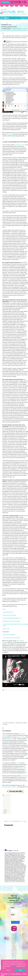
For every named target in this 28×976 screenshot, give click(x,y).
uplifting (15, 28)
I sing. (3, 609)
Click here (13, 966)
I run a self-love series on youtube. (11, 637)
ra (2, 30)
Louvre (17, 763)
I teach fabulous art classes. (9, 615)
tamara (14, 30)
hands (21, 28)
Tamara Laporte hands (22, 30)
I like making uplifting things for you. (11, 618)
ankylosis (7, 745)
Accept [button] (20, 970)
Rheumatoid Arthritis (19, 145)
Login (13, 2)
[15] (27, 754)
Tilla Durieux (24, 775)
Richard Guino (22, 768)
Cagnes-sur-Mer (21, 737)
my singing (10, 134)
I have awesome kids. (7, 612)
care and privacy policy (14, 958)
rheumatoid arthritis (7, 30)
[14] (14, 751)
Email (12, 914)
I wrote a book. (6, 628)
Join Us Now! (5, 2)
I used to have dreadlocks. (8, 634)
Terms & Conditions (16, 974)
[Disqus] (15, 844)
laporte (25, 28)
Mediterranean (9, 738)
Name (13, 907)
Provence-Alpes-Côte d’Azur (9, 787)
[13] (17, 738)
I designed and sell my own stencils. (11, 621)
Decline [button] (8, 970)
